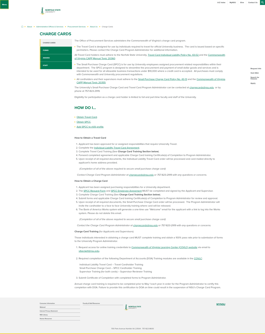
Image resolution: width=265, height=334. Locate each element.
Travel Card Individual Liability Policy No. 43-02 (173, 54)
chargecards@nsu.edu (202, 87)
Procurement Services (77, 27)
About (29, 27)
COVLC (198, 258)
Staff (45, 65)
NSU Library (44, 315)
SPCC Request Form (95, 190)
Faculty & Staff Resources (91, 303)
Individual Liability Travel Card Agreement (116, 147)
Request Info (256, 68)
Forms (46, 50)
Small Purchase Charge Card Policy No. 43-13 (162, 79)
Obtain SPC (83, 121)
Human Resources (46, 319)
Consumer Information (47, 303)
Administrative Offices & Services (49, 27)
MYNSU (220, 304)
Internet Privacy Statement (49, 311)
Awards (46, 58)
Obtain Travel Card (87, 117)
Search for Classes (255, 78)
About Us (94, 27)
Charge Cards (49, 43)
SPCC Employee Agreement (126, 190)
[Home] (22, 27)
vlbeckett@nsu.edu (89, 251)
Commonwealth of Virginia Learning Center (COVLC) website (164, 247)
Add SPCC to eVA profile (90, 126)
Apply (253, 83)
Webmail (43, 307)
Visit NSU (255, 73)
